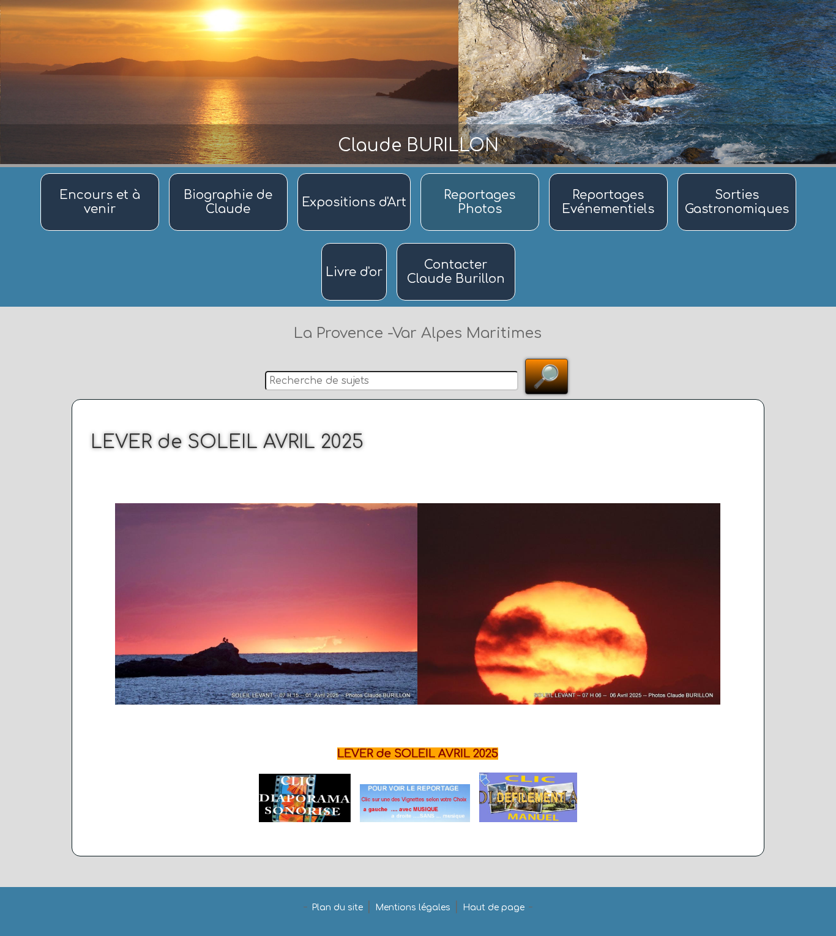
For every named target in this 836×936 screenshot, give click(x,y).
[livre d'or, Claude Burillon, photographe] (356, 244)
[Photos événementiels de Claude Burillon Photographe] (610, 174)
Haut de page (493, 907)
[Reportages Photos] (481, 174)
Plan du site (337, 907)
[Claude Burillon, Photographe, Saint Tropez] (230, 174)
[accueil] (101, 174)
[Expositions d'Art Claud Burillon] (355, 174)
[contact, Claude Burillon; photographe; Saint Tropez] (456, 244)
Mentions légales (412, 907)
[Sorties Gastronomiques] (736, 174)
